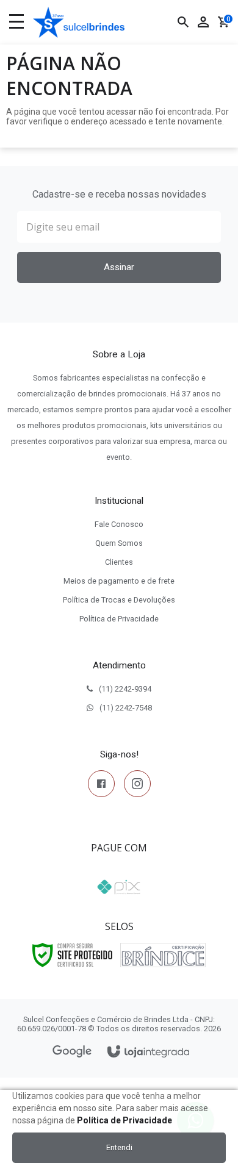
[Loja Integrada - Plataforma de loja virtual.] (148, 1052)
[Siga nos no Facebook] (101, 786)
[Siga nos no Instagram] (137, 786)
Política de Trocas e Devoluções (119, 599)
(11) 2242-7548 (125, 707)
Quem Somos (119, 543)
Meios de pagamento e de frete (119, 580)
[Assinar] (119, 267)
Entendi (119, 1147)
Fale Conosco (119, 524)
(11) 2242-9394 (125, 688)
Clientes (119, 562)
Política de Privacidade (119, 618)
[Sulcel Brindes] (78, 22)
